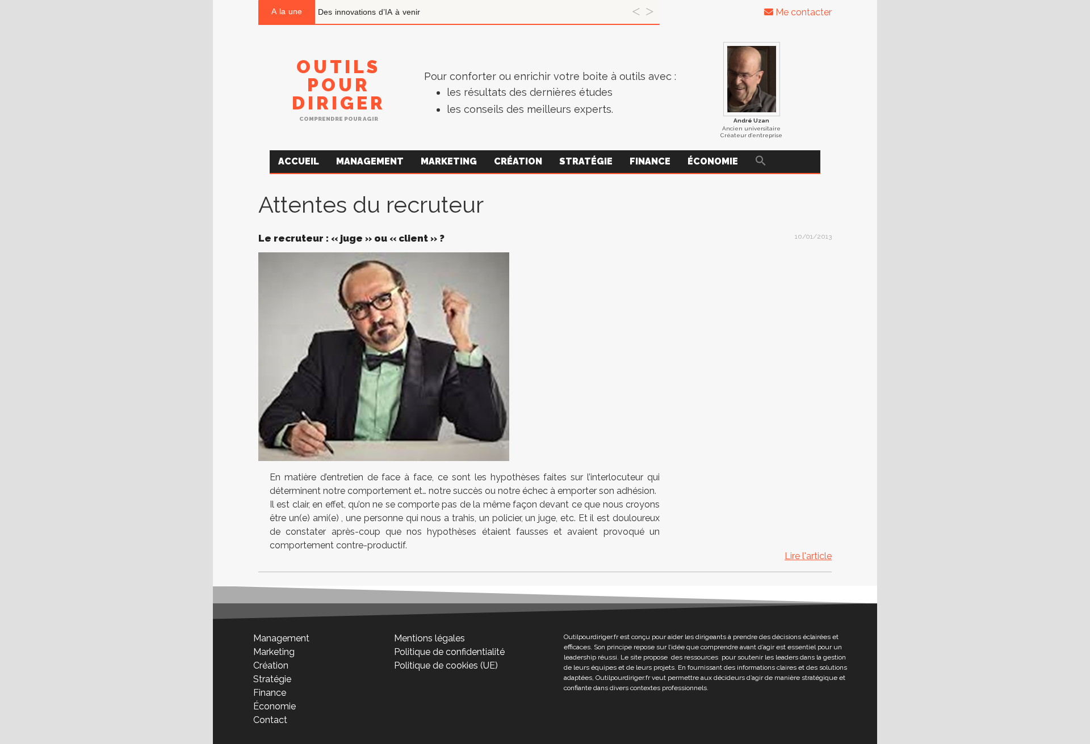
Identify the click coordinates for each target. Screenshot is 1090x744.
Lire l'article (808, 556)
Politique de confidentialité (449, 651)
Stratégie (586, 161)
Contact (270, 720)
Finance (650, 161)
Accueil (298, 161)
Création (518, 161)
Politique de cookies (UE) (446, 665)
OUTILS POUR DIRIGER (338, 84)
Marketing (449, 161)
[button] (761, 161)
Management (370, 161)
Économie (712, 161)
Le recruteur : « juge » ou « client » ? (351, 238)
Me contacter (802, 12)
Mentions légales (429, 638)
